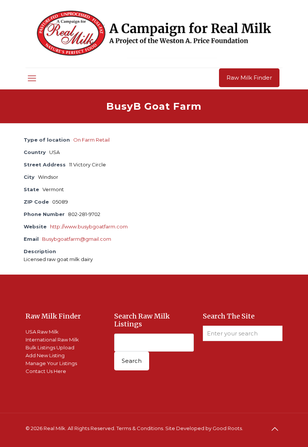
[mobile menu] (32, 78)
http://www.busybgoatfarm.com (89, 227)
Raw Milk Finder (249, 77)
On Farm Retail (91, 140)
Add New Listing (45, 355)
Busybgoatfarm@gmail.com (76, 239)
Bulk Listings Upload (50, 347)
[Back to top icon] (274, 429)
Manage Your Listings (51, 363)
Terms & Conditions (139, 428)
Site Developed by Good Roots (203, 428)
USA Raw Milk (42, 332)
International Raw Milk (52, 340)
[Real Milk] (154, 34)
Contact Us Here (46, 371)
